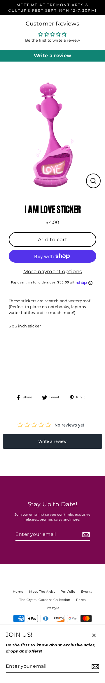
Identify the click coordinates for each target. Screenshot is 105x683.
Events (86, 591)
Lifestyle (53, 608)
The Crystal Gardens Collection (44, 600)
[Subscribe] (85, 534)
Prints (81, 600)
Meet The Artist (42, 591)
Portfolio (68, 591)
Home (18, 591)
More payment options (52, 271)
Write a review (52, 55)
